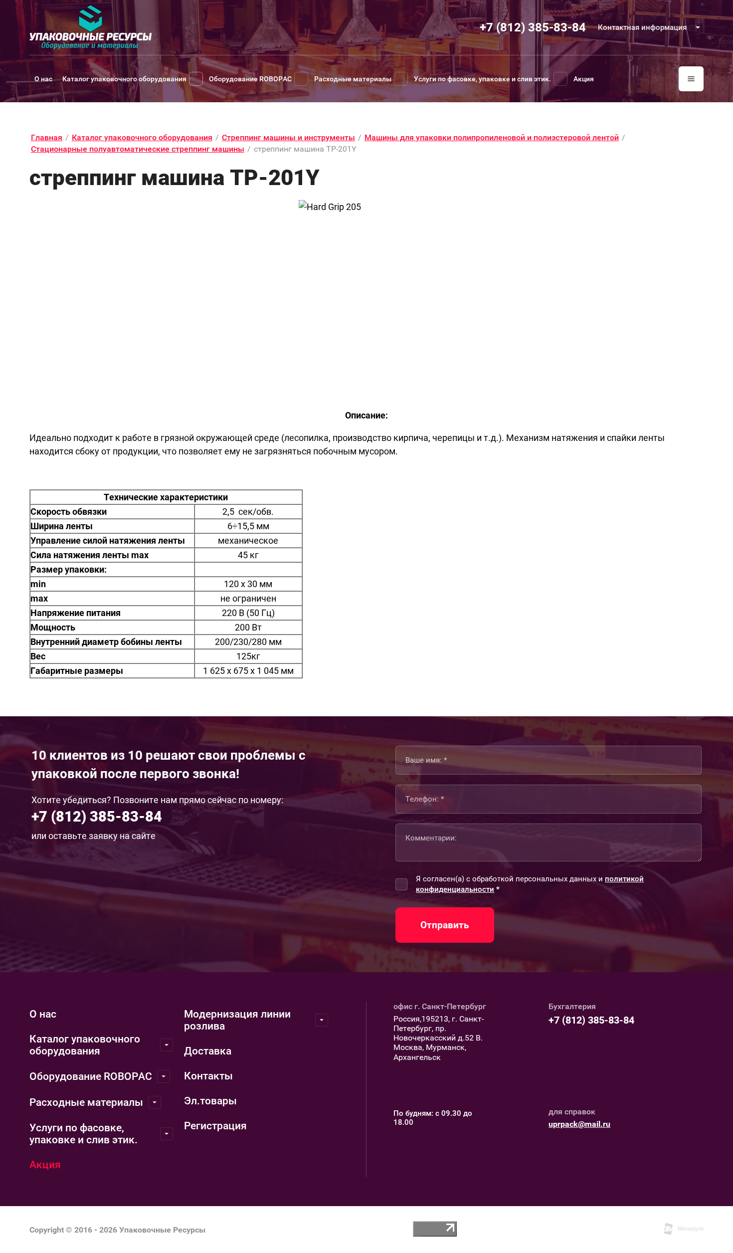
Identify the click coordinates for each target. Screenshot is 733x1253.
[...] (691, 78)
